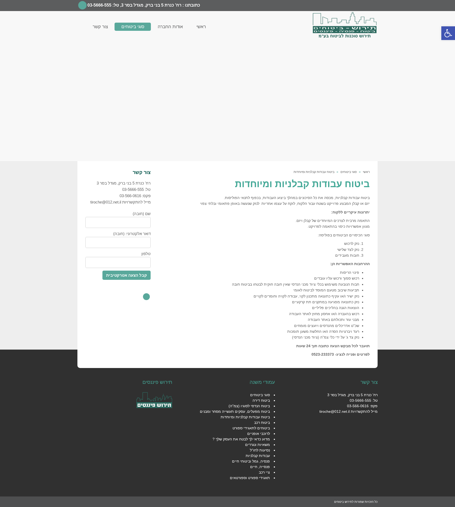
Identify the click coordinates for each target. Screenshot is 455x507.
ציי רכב (264, 472)
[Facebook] (82, 5)
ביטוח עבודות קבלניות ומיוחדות (245, 417)
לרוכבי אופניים (258, 433)
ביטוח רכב (262, 422)
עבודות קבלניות (258, 456)
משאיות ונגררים (257, 445)
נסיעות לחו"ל (260, 450)
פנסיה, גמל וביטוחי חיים (251, 461)
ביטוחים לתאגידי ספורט (251, 428)
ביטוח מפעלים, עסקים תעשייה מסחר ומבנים (235, 411)
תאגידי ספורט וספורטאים (250, 478)
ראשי (366, 172)
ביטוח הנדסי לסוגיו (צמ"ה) (249, 406)
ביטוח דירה (261, 400)
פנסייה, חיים (260, 467)
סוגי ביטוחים (348, 172)
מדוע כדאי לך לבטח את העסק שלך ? (241, 439)
